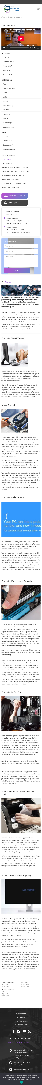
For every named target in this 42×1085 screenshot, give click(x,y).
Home (3, 17)
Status (5, 118)
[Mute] (35, 48)
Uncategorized (8, 127)
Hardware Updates (7, 982)
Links (5, 97)
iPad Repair (21, 1017)
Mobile (5, 101)
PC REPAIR (6, 159)
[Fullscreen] (38, 48)
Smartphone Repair (21, 1025)
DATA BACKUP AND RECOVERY (14, 167)
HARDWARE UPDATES (10, 179)
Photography (8, 106)
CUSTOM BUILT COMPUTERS (13, 183)
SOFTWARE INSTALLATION (12, 175)
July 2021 (7, 57)
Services (10, 17)
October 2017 (8, 62)
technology (7, 123)
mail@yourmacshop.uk (21, 1069)
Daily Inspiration (9, 88)
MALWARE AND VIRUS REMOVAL (15, 171)
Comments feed (9, 145)
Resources (7, 114)
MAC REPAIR (6, 163)
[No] (40, 1079)
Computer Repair (21, 1021)
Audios (5, 84)
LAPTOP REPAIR (8, 155)
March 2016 (7, 75)
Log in (5, 136)
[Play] (4, 48)
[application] (21, 39)
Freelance (7, 93)
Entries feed (7, 141)
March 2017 (7, 66)
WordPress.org (9, 149)
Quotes (6, 110)
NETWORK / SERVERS (10, 187)
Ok (21, 1082)
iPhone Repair (21, 1014)
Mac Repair (24, 982)
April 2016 (7, 70)
